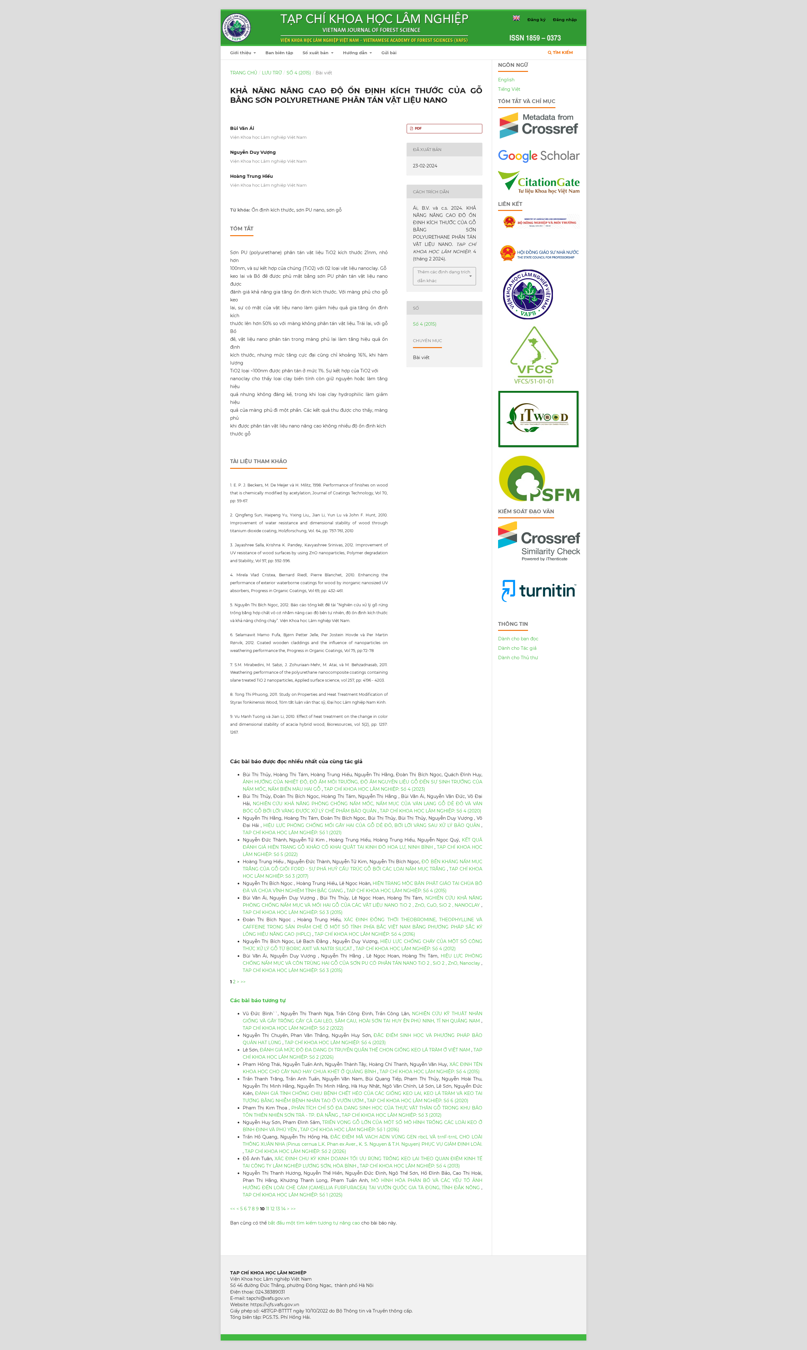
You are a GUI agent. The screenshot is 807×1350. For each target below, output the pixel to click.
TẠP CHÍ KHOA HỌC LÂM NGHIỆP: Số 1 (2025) (293, 1195)
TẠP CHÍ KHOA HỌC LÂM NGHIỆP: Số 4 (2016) (365, 934)
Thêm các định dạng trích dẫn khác (443, 276)
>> (243, 982)
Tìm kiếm (562, 52)
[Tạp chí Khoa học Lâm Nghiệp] (539, 162)
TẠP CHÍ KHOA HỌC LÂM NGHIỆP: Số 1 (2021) (292, 832)
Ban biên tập (279, 52)
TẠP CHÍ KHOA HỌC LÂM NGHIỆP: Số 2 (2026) (295, 1151)
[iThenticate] (539, 141)
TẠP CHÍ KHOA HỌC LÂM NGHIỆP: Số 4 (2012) (406, 948)
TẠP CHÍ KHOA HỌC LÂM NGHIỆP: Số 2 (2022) (293, 1028)
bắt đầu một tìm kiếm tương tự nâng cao (314, 1223)
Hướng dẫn (356, 52)
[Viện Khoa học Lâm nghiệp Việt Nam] (528, 318)
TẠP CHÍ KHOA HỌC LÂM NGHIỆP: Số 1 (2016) (349, 1129)
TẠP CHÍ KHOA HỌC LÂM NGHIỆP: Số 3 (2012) (392, 1115)
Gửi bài (389, 52)
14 (283, 1209)
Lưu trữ (272, 73)
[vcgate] (539, 192)
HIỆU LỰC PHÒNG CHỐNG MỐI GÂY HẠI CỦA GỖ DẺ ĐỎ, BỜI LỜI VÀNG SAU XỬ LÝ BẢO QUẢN (372, 825)
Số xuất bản (316, 52)
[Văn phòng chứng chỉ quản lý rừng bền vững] (539, 382)
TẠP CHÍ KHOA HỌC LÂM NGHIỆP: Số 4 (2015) (396, 890)
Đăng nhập (565, 19)
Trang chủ (243, 73)
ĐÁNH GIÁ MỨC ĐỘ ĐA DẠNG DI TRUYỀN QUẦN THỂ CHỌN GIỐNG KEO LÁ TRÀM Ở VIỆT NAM (365, 1050)
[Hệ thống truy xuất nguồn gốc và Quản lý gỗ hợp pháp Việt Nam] (539, 447)
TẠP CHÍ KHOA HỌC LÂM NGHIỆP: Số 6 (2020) (417, 1100)
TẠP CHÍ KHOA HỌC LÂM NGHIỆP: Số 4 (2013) (410, 1166)
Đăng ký (536, 19)
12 (272, 1209)
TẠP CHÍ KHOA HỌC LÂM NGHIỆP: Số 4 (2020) (430, 811)
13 (278, 1209)
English (506, 80)
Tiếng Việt (509, 89)
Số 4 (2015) (299, 73)
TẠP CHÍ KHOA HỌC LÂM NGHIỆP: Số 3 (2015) (293, 912)
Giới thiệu (241, 52)
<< (232, 1209)
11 (267, 1209)
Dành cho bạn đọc (518, 639)
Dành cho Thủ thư (518, 657)
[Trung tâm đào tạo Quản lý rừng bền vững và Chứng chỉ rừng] (539, 500)
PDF (418, 128)
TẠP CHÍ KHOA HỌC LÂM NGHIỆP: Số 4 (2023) (374, 789)
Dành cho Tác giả (517, 648)
